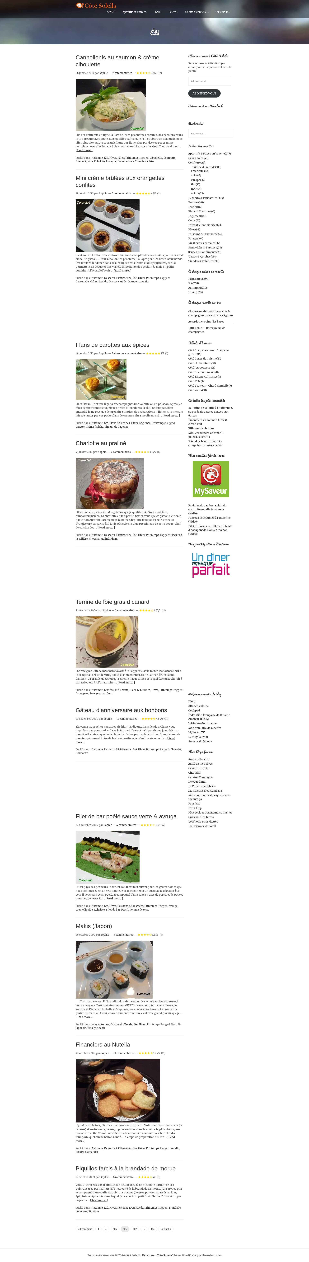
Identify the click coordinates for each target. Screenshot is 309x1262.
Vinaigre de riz (96, 1027)
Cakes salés (198, 158)
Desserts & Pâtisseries (117, 278)
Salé (157, 12)
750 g (191, 701)
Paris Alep (195, 808)
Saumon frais (126, 161)
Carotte (80, 426)
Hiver (112, 157)
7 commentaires (122, 73)
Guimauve (82, 753)
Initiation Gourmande (202, 723)
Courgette (170, 157)
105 (115, 1229)
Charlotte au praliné (101, 443)
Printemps (132, 157)
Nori (173, 1024)
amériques (199, 171)
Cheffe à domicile (196, 12)
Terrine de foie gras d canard (112, 601)
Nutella (174, 1148)
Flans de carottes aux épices (112, 344)
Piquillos (94, 1211)
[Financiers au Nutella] (118, 1121)
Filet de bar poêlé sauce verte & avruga (126, 816)
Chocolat (175, 749)
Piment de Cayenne (116, 426)
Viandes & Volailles (204, 261)
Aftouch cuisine (198, 706)
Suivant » (166, 1229)
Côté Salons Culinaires (204, 376)
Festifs (124, 690)
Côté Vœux (197, 390)
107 (135, 1229)
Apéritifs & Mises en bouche (209, 153)
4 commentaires (126, 825)
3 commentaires (125, 610)
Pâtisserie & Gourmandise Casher (210, 812)
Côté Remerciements (203, 372)
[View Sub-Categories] (189, 166)
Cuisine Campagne (200, 777)
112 (152, 1229)
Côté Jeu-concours (201, 367)
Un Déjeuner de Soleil (202, 826)
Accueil (111, 12)
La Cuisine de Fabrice (202, 786)
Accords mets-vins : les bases (206, 321)
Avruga (173, 905)
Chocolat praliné (99, 538)
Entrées (109, 690)
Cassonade (82, 281)
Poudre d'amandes (87, 1151)
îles (195, 184)
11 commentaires (127, 718)
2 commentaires (122, 193)
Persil (124, 909)
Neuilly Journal (198, 737)
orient (197, 193)
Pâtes (120, 157)
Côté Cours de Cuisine (204, 358)
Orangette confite (138, 281)
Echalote (99, 161)
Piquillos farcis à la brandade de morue (126, 1168)
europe (198, 180)
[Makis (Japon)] (114, 997)
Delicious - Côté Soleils (157, 1255)
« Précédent (85, 1229)
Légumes (144, 423)
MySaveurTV (196, 732)
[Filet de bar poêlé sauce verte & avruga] (108, 883)
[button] (111, 105)
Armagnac (82, 693)
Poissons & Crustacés (130, 905)
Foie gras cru (97, 693)
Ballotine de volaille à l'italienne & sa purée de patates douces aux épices (210, 411)
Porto (110, 693)
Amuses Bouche (198, 759)
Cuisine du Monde (121, 1024)
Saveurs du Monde (200, 741)
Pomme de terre (139, 909)
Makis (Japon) (94, 926)
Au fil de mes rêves (200, 763)
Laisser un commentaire (127, 353)
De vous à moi (197, 781)
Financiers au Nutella (103, 1044)
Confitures (196, 162)
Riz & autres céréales (204, 243)
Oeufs (194, 220)
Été (106, 157)
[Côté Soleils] (96, 6)
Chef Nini (194, 772)
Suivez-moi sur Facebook (205, 106)
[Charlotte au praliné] (110, 508)
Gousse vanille (117, 281)
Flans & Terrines (119, 423)
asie (94, 1024)
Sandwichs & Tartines (205, 247)
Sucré (172, 12)
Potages (195, 238)
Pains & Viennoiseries (205, 225)
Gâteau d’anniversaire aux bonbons (121, 710)
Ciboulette (156, 157)
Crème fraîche (94, 426)
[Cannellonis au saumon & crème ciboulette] (111, 131)
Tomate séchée (144, 161)
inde (196, 189)
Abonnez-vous (204, 93)
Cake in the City (198, 768)
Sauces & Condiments (204, 252)
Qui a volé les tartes (201, 817)
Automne (97, 157)
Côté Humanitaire (202, 363)
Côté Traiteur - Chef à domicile (210, 385)
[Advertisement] (129, 317)
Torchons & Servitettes (203, 821)
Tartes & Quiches (202, 256)
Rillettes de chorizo (201, 428)
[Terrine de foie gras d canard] (107, 667)
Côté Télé (196, 381)
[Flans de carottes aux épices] (101, 400)
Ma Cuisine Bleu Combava (205, 790)
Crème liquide (84, 161)
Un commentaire (123, 1177)
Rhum (113, 538)
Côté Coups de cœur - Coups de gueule (208, 352)
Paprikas (194, 803)
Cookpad (194, 710)
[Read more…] (84, 150)
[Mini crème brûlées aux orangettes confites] (108, 251)
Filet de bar (113, 909)
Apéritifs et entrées (134, 12)
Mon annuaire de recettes (204, 727)
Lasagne (111, 161)
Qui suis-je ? (223, 12)
